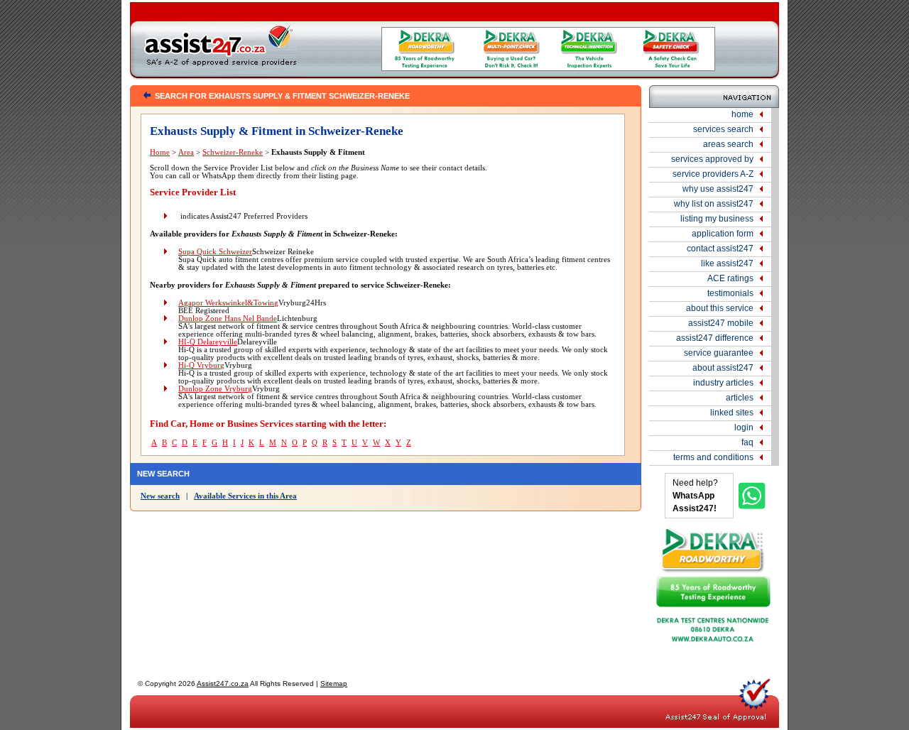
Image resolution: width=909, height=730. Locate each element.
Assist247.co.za (223, 683)
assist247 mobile (720, 323)
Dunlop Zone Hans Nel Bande (227, 318)
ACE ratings (730, 278)
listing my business (716, 219)
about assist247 (722, 368)
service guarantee (718, 353)
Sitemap (333, 683)
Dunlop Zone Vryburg (215, 389)
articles (739, 398)
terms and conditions (713, 457)
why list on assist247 (713, 204)
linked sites (731, 413)
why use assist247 (717, 189)
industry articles (723, 383)
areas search (728, 144)
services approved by (712, 159)
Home (160, 152)
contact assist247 (720, 249)
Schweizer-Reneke (232, 152)
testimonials (730, 293)
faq (747, 442)
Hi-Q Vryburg (201, 365)
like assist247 (727, 263)
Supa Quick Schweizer (215, 252)
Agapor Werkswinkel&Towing (228, 303)
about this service (719, 308)
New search (160, 496)
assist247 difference (714, 338)
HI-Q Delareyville (207, 342)
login (743, 427)
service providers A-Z (713, 174)
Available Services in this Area (245, 496)
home (742, 114)
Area (186, 152)
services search (723, 129)
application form (722, 234)
